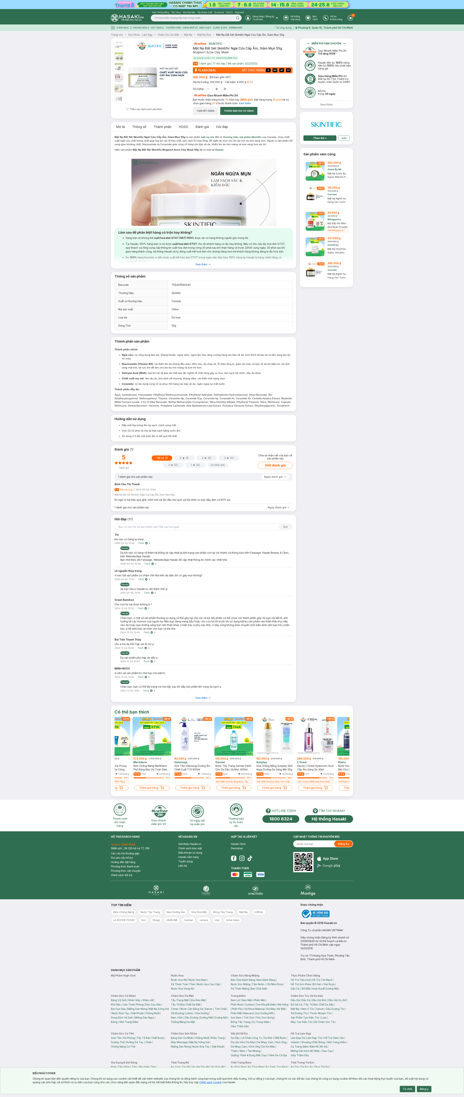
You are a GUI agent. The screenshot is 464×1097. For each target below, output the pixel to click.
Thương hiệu (173, 27)
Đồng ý (424, 1088)
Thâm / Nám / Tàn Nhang (245, 1050)
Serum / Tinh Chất (215, 1008)
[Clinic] (156, 890)
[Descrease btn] (208, 89)
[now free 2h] (199, 44)
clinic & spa (220, 27)
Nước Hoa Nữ (179, 979)
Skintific (216, 43)
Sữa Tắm (116, 1037)
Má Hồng (283, 1004)
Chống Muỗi (153, 1013)
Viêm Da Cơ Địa (277, 1055)
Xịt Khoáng (177, 1013)
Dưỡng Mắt (206, 1017)
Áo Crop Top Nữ (181, 1066)
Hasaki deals (141, 27)
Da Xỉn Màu (268, 1046)
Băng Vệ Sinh (119, 1000)
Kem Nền (247, 1000)
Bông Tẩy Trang (240, 1021)
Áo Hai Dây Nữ (201, 1066)
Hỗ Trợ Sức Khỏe (301, 984)
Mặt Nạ (188, 34)
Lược (324, 1017)
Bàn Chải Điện (259, 988)
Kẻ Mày (271, 1008)
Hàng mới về (190, 27)
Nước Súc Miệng (240, 984)
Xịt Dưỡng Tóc (299, 1013)
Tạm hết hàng (206, 110)
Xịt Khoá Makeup (255, 1008)
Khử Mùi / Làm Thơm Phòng (127, 1004)
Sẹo (264, 1055)
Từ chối (407, 1088)
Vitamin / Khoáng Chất (304, 1042)
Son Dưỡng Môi (264, 1013)
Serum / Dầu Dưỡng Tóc (330, 1008)
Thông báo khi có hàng (239, 110)
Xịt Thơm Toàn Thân (183, 984)
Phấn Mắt (236, 1013)
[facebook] (233, 858)
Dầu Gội (295, 1000)
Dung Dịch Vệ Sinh (122, 1017)
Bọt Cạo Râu (118, 1008)
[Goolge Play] (328, 865)
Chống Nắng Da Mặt (183, 1021)
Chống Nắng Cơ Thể (123, 1046)
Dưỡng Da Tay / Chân (139, 1042)
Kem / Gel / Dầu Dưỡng (184, 1017)
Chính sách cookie (210, 1082)
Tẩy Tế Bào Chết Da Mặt (185, 1004)
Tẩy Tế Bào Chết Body (150, 1037)
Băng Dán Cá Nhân (182, 1037)
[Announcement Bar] (232, 4)
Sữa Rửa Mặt (197, 1000)
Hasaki (219, 149)
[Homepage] (127, 18)
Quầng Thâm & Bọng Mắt (245, 1055)
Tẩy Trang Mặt (179, 1000)
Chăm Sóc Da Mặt (168, 34)
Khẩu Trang (218, 1037)
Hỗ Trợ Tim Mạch (322, 979)
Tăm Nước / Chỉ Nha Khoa (267, 984)
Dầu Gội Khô (319, 1000)
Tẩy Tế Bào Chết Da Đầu (319, 1004)
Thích (141, 543)
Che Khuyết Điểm (266, 1004)
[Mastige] (308, 890)
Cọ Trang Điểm (261, 1021)
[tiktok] (250, 858)
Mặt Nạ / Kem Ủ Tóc (302, 1008)
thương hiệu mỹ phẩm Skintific (242, 137)
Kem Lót (235, 1000)
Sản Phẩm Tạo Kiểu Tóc (305, 1017)
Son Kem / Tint (239, 1017)
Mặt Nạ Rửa (204, 34)
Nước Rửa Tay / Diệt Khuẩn (128, 1013)
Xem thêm (245, 103)
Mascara (248, 1013)
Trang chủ (117, 34)
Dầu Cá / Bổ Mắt (300, 988)
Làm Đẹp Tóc (314, 1037)
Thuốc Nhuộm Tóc (321, 1013)
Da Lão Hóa (238, 1042)
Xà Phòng (129, 1037)
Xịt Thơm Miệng (240, 988)
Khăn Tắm (117, 1066)
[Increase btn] (225, 89)
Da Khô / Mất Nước (275, 1037)
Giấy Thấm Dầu (240, 1026)
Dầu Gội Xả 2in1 (337, 1000)
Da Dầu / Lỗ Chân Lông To (246, 1037)
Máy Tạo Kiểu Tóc (302, 1021)
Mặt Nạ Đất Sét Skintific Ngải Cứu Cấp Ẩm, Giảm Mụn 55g (250, 34)
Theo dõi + (320, 138)
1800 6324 (280, 819)
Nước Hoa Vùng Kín (182, 988)
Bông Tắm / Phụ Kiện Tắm (140, 1066)
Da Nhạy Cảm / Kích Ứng (271, 1042)
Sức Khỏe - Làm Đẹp (140, 34)
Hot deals (157, 27)
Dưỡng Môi (220, 1017)
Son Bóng (268, 1017)
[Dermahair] (205, 890)
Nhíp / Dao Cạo (323, 1050)
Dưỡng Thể (117, 1042)
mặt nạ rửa (207, 137)
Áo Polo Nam (238, 1066)
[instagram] (242, 858)
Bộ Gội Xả (296, 1004)
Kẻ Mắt (281, 1008)
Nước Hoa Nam (198, 979)
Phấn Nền (259, 1000)
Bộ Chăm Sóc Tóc (325, 1021)
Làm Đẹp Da (298, 1037)
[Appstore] (328, 858)
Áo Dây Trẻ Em (299, 1066)
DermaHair (235, 27)
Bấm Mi (314, 1046)
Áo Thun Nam (256, 1066)
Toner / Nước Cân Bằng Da (187, 1008)
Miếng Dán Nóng (137, 1008)
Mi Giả (323, 1046)
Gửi (285, 526)
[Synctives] (255, 890)
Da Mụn (250, 1042)
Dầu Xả (306, 1000)
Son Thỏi (255, 1017)
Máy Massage (179, 1042)
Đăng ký (343, 844)
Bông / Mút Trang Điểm (124, 1021)
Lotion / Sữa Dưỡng (197, 1013)
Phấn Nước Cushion (242, 1004)
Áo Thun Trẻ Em (319, 1066)
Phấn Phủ (237, 1008)
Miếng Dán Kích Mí (302, 1050)
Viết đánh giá (275, 465)
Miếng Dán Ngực (145, 1017)
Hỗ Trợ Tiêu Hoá (300, 979)
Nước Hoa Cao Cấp (208, 984)
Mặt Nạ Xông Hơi (159, 1008)
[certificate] (327, 913)
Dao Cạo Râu (153, 1004)
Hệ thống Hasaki (329, 819)
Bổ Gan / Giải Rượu (324, 984)
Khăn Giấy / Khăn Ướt (141, 1000)
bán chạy (205, 27)
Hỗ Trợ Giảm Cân (334, 1037)
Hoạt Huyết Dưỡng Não (325, 988)
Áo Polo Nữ (218, 1066)
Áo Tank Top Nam (276, 1066)
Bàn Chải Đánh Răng (243, 979)
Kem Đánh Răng (266, 979)
